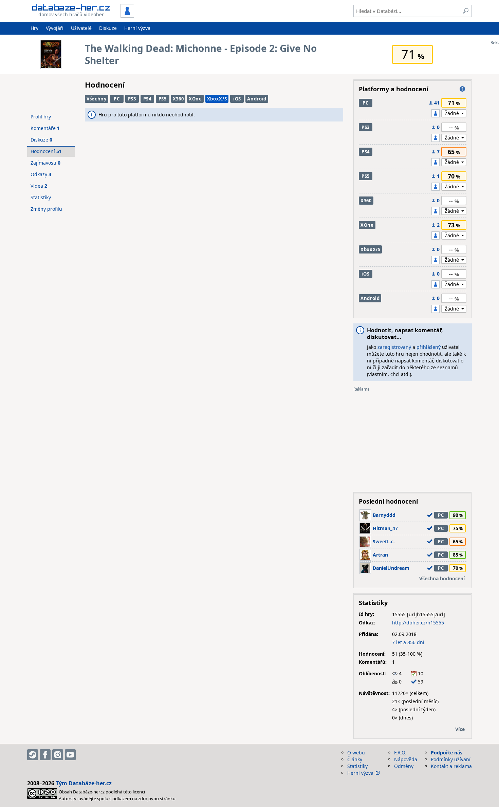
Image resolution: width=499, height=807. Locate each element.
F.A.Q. (400, 752)
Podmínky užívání (450, 759)
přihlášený (429, 347)
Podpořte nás (446, 752)
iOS (237, 99)
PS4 (147, 99)
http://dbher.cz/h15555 (418, 622)
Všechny (97, 99)
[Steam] (32, 754)
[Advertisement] (412, 439)
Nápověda (405, 759)
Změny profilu (46, 209)
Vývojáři (54, 28)
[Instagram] (57, 754)
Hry (34, 28)
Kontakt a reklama (451, 766)
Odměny (403, 766)
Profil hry (41, 116)
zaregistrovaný (394, 347)
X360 (178, 99)
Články (354, 759)
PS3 (132, 99)
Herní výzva (137, 28)
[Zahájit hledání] (465, 10)
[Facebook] (45, 754)
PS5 (163, 99)
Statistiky (41, 197)
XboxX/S (217, 99)
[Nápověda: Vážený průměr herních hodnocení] (462, 89)
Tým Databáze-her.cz (84, 783)
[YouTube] (70, 754)
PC (116, 99)
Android (256, 99)
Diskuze (108, 28)
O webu (356, 752)
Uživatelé (81, 28)
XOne (195, 99)
